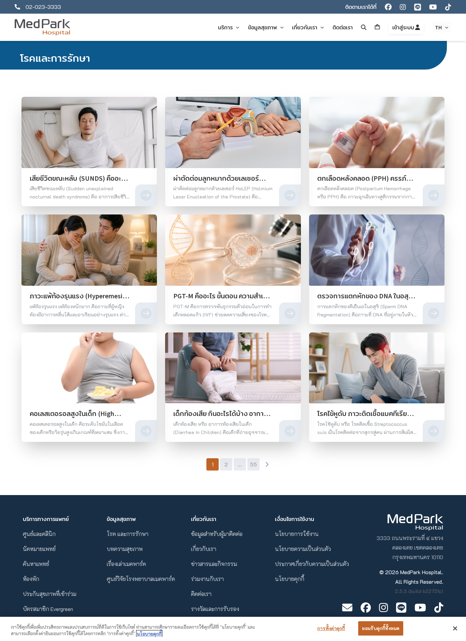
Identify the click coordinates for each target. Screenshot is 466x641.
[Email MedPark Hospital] (347, 607)
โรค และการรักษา (127, 533)
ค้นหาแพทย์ (36, 563)
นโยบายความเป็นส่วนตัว (303, 548)
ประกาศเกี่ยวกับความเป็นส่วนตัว (312, 563)
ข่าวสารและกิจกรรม (214, 563)
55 (253, 464)
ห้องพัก (31, 578)
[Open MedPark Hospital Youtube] (420, 607)
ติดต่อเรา (201, 593)
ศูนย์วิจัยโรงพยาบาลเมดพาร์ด (141, 578)
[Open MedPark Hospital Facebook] (366, 607)
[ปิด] (455, 628)
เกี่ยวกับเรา (203, 548)
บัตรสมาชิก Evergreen (48, 608)
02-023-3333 (43, 6)
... (240, 464)
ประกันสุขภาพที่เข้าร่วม (49, 593)
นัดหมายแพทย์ (39, 548)
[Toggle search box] (363, 27)
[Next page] (266, 464)
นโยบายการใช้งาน (297, 533)
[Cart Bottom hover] (377, 27)
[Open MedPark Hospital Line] (401, 607)
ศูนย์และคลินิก (39, 533)
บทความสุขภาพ (125, 548)
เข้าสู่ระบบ (403, 27)
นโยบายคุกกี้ (289, 578)
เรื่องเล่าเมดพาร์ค (126, 563)
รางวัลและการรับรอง (215, 608)
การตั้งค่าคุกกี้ (331, 628)
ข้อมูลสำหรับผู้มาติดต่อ (217, 533)
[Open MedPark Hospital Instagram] (383, 607)
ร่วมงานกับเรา (207, 578)
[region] (233, 629)
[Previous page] (199, 464)
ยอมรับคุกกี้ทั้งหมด (380, 628)
